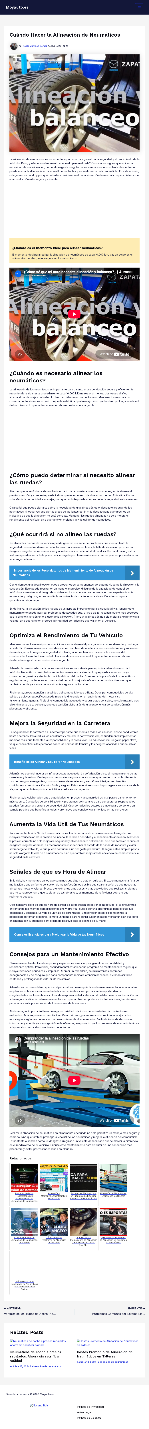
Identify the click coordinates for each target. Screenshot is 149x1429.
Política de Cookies (89, 1417)
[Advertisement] (74, 211)
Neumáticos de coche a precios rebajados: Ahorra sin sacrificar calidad (35, 1356)
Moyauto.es (17, 7)
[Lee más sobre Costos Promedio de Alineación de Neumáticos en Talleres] (108, 1343)
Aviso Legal (84, 1412)
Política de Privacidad (90, 1406)
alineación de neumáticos (46, 1366)
